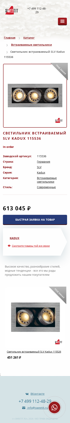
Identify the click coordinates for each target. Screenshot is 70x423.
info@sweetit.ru (37, 408)
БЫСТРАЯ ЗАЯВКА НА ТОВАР (35, 219)
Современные (46, 187)
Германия (43, 161)
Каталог (29, 37)
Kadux (41, 172)
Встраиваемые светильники (31, 45)
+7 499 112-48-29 (36, 10)
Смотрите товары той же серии (31, 245)
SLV (39, 167)
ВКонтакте (38, 394)
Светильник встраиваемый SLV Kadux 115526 (34, 351)
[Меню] (62, 21)
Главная (9, 37)
